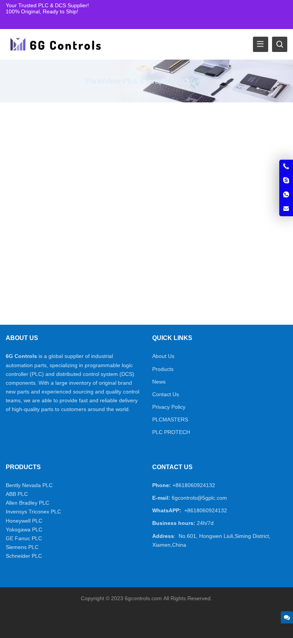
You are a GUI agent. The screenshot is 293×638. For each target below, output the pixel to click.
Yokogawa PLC (24, 529)
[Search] (279, 44)
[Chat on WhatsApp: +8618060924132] (286, 195)
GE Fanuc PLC (24, 538)
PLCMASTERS (170, 419)
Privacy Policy (168, 407)
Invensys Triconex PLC (33, 511)
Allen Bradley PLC (27, 503)
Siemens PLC (22, 547)
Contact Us (165, 394)
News (159, 382)
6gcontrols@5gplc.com (199, 498)
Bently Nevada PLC (29, 485)
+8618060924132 (193, 485)
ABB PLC (17, 494)
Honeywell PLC (24, 521)
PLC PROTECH (171, 432)
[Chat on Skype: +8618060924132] (286, 181)
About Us (163, 356)
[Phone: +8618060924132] (286, 166)
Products (163, 369)
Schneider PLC (24, 556)
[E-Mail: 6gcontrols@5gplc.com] (286, 209)
